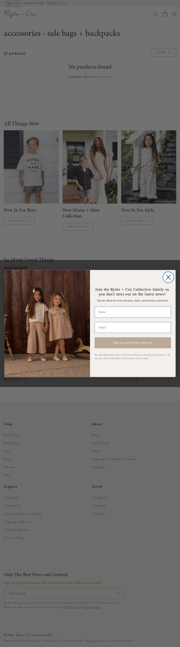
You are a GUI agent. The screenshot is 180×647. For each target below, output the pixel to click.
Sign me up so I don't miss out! (132, 342)
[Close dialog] (168, 277)
